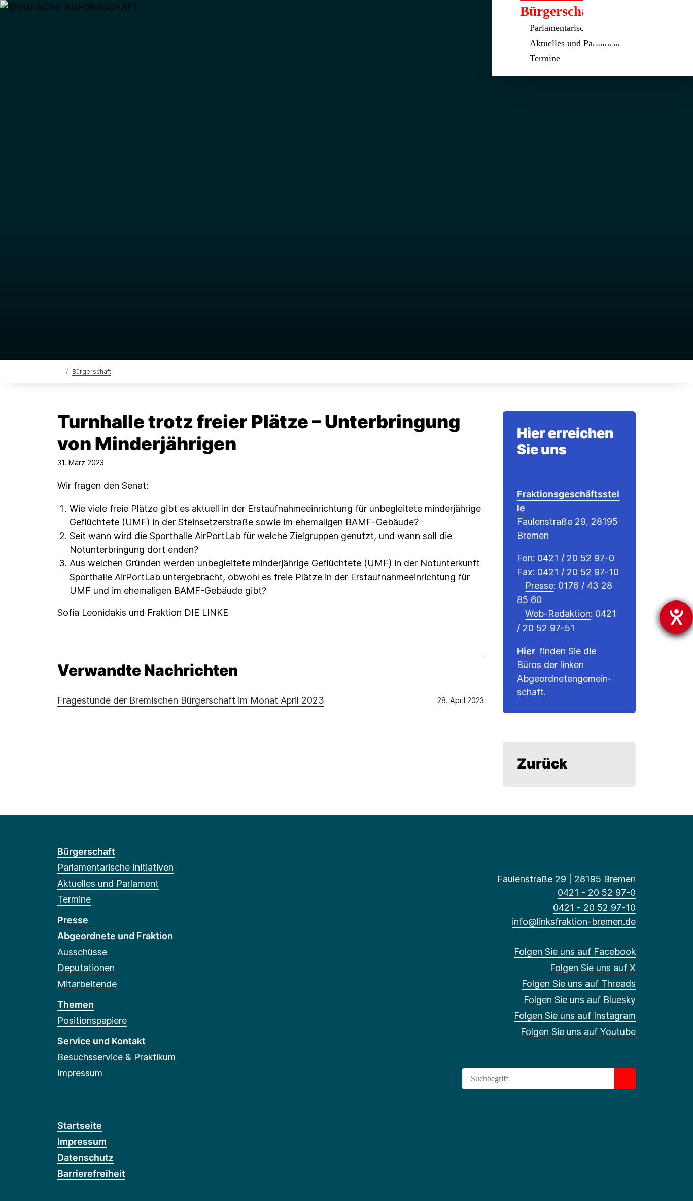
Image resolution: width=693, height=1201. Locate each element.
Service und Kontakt (101, 1041)
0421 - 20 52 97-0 (597, 892)
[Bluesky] (113, 21)
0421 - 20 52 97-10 (594, 907)
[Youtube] (146, 21)
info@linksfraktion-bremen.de (574, 921)
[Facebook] (62, 21)
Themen (75, 1004)
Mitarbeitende (87, 984)
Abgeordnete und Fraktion (115, 935)
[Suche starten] (625, 1078)
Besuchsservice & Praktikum (116, 1057)
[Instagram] (129, 21)
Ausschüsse (82, 952)
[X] (79, 21)
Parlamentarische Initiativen (115, 867)
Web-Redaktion (558, 613)
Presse (539, 585)
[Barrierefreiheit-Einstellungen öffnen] (676, 617)
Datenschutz (85, 1157)
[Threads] (96, 21)
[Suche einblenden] (614, 21)
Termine (545, 58)
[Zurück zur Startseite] (59, 371)
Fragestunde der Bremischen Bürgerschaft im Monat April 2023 (190, 700)
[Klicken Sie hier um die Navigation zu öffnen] (672, 21)
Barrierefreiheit (91, 1173)
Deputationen (86, 967)
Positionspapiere (92, 1020)
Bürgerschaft (91, 371)
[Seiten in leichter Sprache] (642, 21)
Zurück (542, 763)
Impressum (79, 1072)
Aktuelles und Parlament (108, 883)
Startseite (79, 1125)
